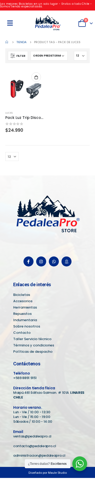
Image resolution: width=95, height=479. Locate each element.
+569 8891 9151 (25, 377)
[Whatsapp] (54, 261)
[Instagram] (41, 261)
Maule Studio (57, 473)
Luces (9, 112)
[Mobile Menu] (10, 23)
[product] (25, 88)
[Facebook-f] (28, 261)
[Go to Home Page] (7, 42)
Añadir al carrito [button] (36, 77)
